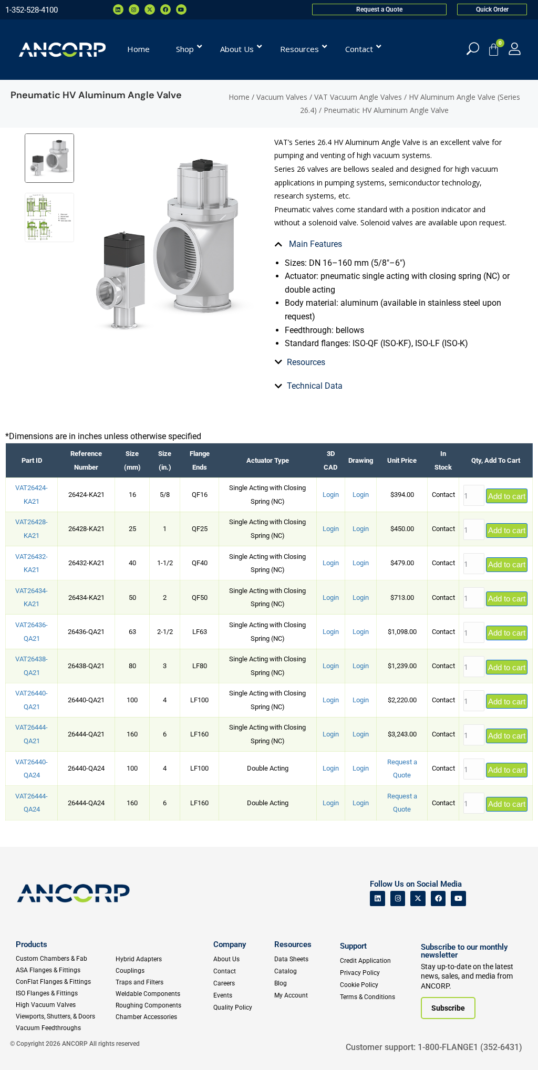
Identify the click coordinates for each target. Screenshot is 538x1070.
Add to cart (506, 496)
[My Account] (514, 48)
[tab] (392, 244)
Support (353, 946)
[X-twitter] (149, 9)
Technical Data (315, 386)
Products (31, 944)
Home (239, 97)
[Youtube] (181, 9)
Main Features (314, 244)
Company (229, 944)
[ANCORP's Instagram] (398, 898)
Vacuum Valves (281, 97)
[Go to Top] (26, 1046)
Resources (306, 362)
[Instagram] (134, 9)
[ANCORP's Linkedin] (377, 898)
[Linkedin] (118, 9)
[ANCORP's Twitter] (418, 898)
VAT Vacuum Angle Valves (358, 97)
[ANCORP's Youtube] (458, 898)
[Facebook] (165, 9)
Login (331, 494)
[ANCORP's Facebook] (438, 898)
